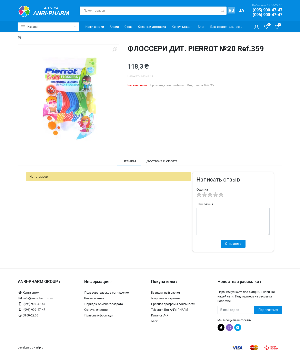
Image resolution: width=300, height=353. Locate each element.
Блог (154, 321)
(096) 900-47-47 (267, 14)
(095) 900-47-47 (267, 10)
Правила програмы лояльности (173, 304)
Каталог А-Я (159, 315)
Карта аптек (31, 292)
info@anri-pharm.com (38, 298)
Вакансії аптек (94, 298)
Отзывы (129, 161)
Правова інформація (98, 315)
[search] (222, 11)
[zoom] (114, 49)
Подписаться (268, 310)
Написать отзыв (139, 76)
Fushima (178, 85)
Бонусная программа (165, 298)
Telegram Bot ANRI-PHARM (169, 310)
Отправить (233, 244)
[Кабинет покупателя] (256, 26)
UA (241, 10)
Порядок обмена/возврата (103, 304)
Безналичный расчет (165, 292)
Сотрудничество (96, 310)
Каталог (33, 27)
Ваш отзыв (205, 204)
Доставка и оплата (162, 161)
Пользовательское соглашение (106, 292)
